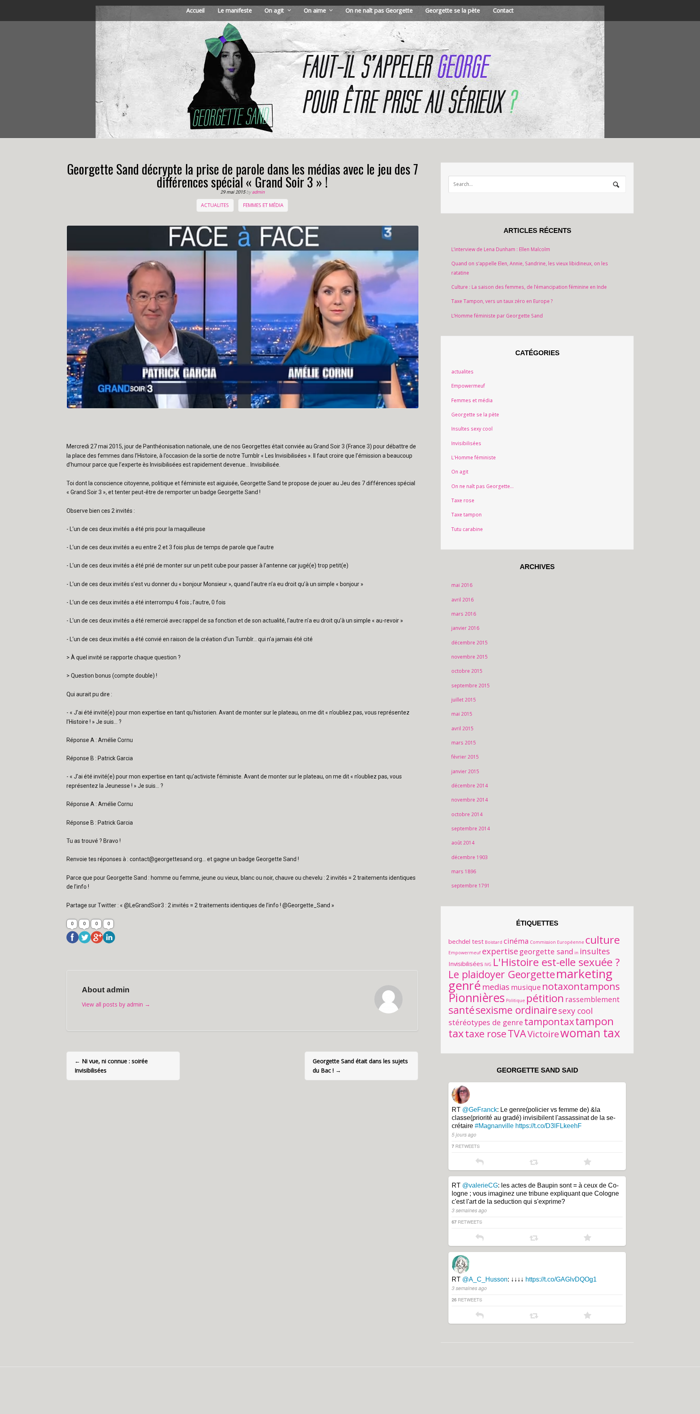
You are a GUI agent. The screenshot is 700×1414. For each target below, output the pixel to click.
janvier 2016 (465, 628)
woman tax (590, 1033)
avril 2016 (462, 599)
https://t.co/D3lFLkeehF (548, 1125)
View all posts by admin (116, 1004)
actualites (215, 205)
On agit (274, 10)
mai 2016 (461, 585)
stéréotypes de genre (485, 1022)
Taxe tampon (466, 514)
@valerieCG (480, 1185)
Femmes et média (263, 205)
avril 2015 (462, 728)
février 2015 (465, 756)
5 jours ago (464, 1134)
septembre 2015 (470, 685)
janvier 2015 (465, 771)
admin (258, 192)
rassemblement (592, 999)
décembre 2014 (469, 785)
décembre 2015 (469, 642)
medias (496, 986)
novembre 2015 (469, 656)
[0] (72, 937)
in (576, 952)
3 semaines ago (469, 1210)
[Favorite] (587, 1162)
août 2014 (462, 842)
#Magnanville (494, 1125)
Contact (503, 10)
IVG (487, 964)
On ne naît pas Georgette (379, 10)
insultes (595, 951)
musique (526, 987)
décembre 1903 (469, 857)
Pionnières (476, 997)
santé (461, 1010)
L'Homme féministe (473, 457)
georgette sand (546, 951)
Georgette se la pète (452, 10)
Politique (515, 1000)
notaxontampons (581, 986)
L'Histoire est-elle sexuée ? (556, 962)
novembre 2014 (469, 799)
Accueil (195, 10)
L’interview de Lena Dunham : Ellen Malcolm (500, 249)
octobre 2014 (466, 814)
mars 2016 (463, 613)
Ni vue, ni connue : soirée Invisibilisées (111, 1065)
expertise (500, 951)
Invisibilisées (466, 443)
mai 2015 (461, 713)
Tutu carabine (467, 529)
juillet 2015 (463, 699)
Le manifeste (235, 10)
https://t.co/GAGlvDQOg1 (561, 1279)
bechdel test (466, 941)
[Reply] (480, 1162)
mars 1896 (463, 871)
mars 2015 (463, 742)
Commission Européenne (557, 942)
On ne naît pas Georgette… (482, 486)
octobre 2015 (466, 671)
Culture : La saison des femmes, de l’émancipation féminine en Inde (529, 287)
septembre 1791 (470, 885)
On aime (315, 10)
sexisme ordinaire (516, 1010)
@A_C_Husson (485, 1279)
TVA (517, 1033)
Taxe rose (462, 500)
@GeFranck (479, 1109)
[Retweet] (533, 1162)
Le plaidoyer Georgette (501, 974)
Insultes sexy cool (472, 428)
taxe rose (485, 1033)
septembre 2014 (470, 828)
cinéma (516, 941)
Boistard (493, 942)
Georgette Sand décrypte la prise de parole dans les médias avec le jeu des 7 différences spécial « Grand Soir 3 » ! (242, 175)
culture (602, 939)
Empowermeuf (468, 385)
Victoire (543, 1034)
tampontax (549, 1021)
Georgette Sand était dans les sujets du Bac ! (360, 1065)
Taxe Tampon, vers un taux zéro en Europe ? (502, 301)
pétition (545, 998)
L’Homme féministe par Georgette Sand (497, 315)
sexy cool (575, 1010)
